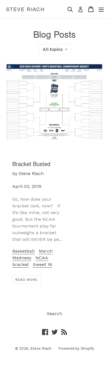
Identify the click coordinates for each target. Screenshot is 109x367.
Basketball (23, 251)
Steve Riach (25, 9)
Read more (26, 280)
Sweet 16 (42, 264)
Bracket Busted (31, 164)
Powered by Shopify (76, 348)
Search (54, 313)
